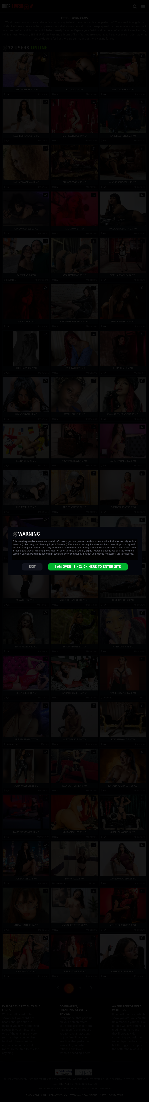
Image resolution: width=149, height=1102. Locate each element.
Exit (32, 567)
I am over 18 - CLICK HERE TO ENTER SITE (88, 567)
